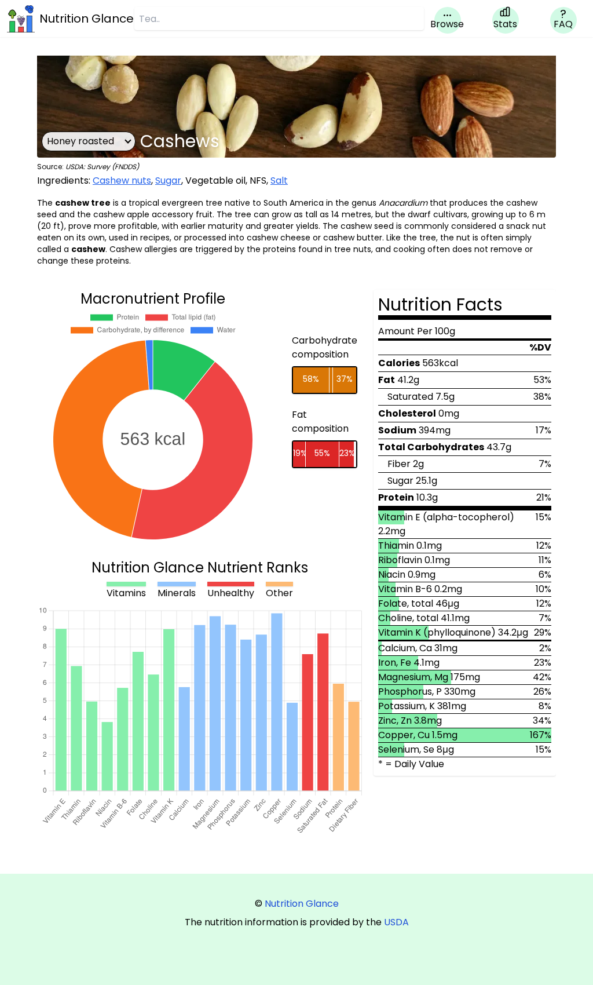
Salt (279, 180)
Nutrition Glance (302, 903)
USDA (396, 922)
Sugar (168, 180)
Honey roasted (80, 141)
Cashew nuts (122, 180)
